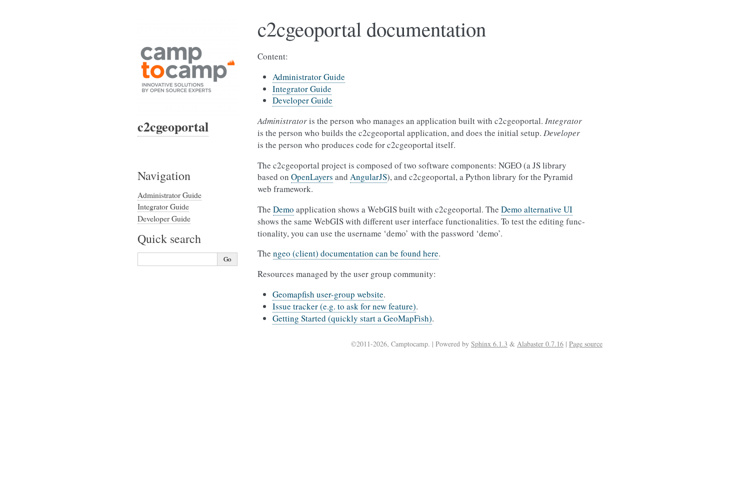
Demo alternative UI (536, 209)
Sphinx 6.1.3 (489, 343)
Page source (585, 343)
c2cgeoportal (173, 126)
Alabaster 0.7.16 (540, 343)
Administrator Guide (308, 76)
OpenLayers (312, 176)
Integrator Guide (302, 88)
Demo (283, 209)
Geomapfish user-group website (328, 294)
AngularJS (368, 176)
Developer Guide (302, 100)
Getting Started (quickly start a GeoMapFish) (352, 318)
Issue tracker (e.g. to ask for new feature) (344, 306)
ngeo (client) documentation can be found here (355, 253)
